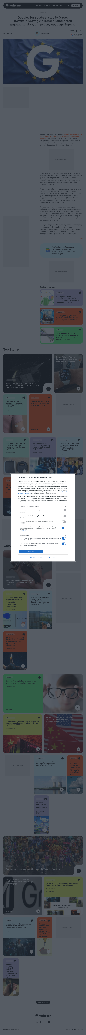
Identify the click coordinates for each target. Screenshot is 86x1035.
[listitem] (43, 506)
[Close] (72, 477)
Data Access (43, 557)
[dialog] (43, 517)
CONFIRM (31, 551)
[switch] (64, 510)
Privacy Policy (52, 557)
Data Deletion (33, 557)
